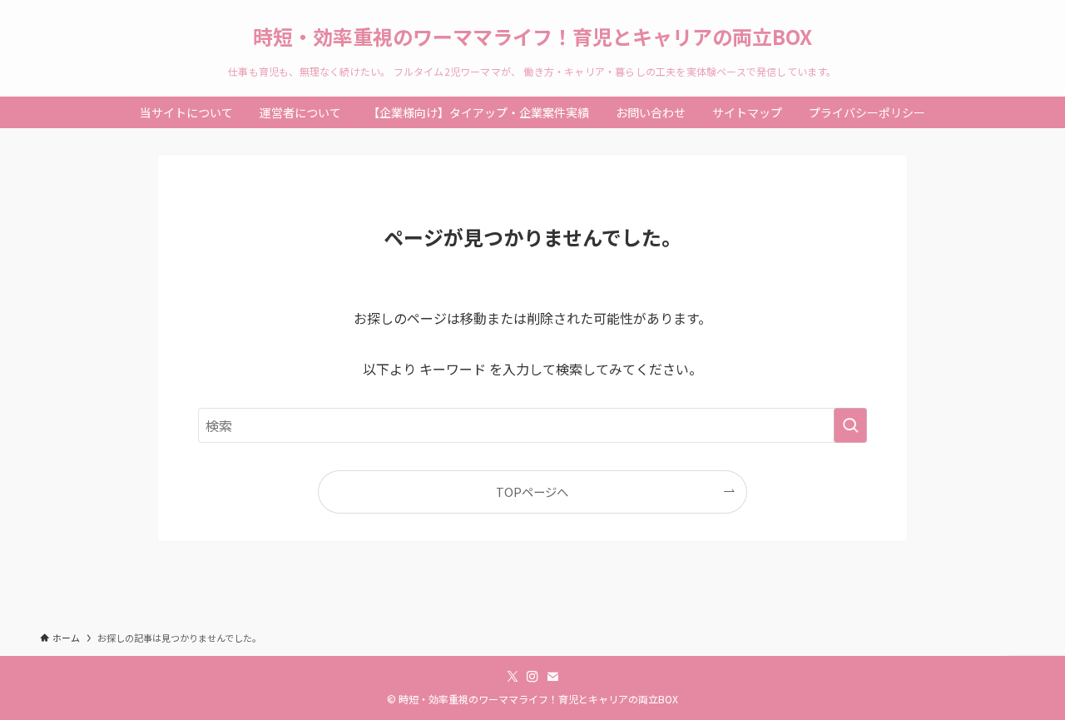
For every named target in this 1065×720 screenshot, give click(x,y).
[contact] (552, 676)
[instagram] (532, 676)
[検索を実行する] (850, 425)
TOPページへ (532, 491)
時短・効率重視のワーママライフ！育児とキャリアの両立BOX (532, 37)
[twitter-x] (512, 676)
